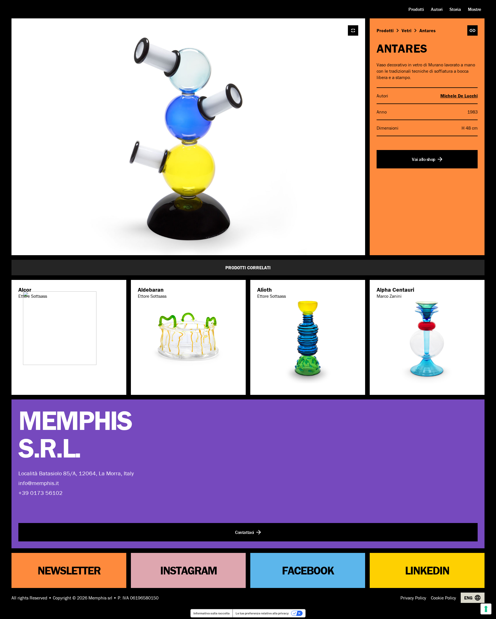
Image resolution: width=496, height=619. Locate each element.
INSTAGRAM (188, 570)
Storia (455, 9)
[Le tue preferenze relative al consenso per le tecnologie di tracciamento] (485, 608)
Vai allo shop (423, 159)
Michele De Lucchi (459, 96)
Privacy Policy (413, 598)
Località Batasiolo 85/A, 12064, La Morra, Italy (76, 473)
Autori (437, 9)
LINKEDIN (427, 570)
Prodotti (416, 9)
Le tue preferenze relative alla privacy (262, 613)
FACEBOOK (308, 570)
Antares (427, 30)
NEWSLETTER (69, 570)
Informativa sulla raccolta (211, 613)
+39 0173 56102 (40, 492)
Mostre (474, 9)
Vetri (406, 30)
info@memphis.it (38, 483)
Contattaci (244, 532)
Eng (468, 598)
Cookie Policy (443, 598)
